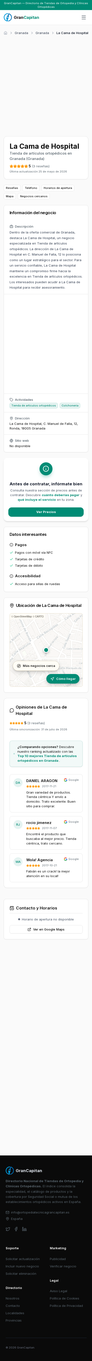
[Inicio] (5, 33)
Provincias (14, 1320)
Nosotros (12, 1298)
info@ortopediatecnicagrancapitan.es (40, 1212)
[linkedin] (24, 1229)
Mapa (9, 196)
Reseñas (12, 188)
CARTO (39, 616)
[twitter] (8, 1229)
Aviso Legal (58, 1291)
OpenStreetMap (23, 616)
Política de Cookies (64, 1298)
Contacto (13, 1306)
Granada (21, 33)
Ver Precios (46, 512)
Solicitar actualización (23, 1259)
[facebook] (16, 1229)
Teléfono (31, 188)
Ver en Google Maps (49, 929)
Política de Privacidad (66, 1306)
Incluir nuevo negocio (22, 1266)
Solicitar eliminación (21, 1273)
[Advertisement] (46, 85)
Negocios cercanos (34, 196)
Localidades (15, 1313)
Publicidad (58, 1259)
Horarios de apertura (58, 188)
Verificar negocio (63, 1266)
